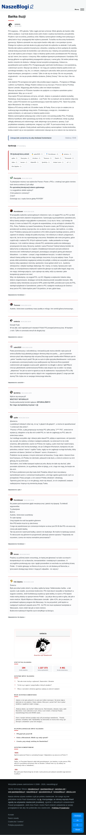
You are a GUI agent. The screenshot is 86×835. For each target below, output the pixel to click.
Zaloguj (13, 138)
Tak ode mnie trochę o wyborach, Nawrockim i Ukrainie (35, 681)
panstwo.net (60, 789)
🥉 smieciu (66, 154)
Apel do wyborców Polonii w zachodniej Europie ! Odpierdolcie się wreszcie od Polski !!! (41, 755)
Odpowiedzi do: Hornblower (16, 295)
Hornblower (18, 211)
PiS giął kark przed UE (24, 734)
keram (24, 162)
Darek (58, 158)
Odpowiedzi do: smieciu (15, 337)
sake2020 (17, 347)
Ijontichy (46, 162)
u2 (69, 162)
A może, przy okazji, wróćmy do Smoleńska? (32, 741)
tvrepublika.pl (59, 792)
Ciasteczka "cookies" (16, 822)
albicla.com (71, 792)
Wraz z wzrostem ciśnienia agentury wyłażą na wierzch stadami (38, 689)
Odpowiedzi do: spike (14, 490)
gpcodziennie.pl (45, 792)
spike (14, 158)
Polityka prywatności (15, 825)
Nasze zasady (13, 818)
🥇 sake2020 (37, 154)
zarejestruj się (25, 138)
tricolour (36, 158)
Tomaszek (69, 158)
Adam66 (34, 162)
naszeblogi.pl (31, 792)
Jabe (14, 162)
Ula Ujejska (16, 166)
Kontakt (11, 815)
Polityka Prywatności (60, 808)
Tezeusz (47, 158)
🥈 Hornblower (52, 154)
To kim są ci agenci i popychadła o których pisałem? (34, 685)
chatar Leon (58, 162)
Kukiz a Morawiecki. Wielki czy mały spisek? (32, 737)
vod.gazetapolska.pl (16, 792)
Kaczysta (25, 158)
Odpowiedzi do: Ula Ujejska (16, 617)
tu (40, 799)
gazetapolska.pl (46, 789)
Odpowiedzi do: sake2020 (15, 382)
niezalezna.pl (33, 789)
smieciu (17, 24)
